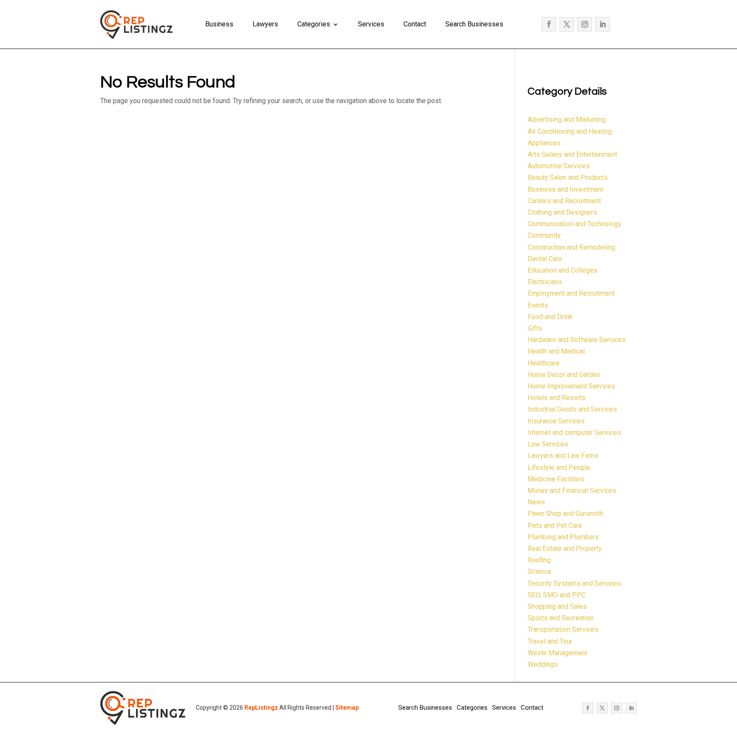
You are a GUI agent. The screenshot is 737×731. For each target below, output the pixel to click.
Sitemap (347, 707)
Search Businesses (474, 24)
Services (371, 24)
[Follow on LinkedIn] (602, 24)
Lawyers (265, 24)
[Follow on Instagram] (584, 24)
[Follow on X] (567, 24)
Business (219, 24)
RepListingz (261, 707)
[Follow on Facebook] (549, 24)
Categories (313, 24)
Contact (414, 24)
